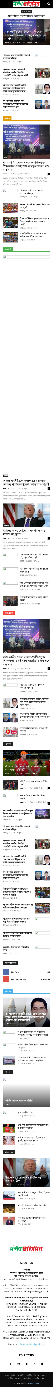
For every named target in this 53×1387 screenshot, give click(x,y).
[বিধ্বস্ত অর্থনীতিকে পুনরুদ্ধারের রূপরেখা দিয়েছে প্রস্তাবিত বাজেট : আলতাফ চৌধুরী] (10, 222)
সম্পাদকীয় (36, 1378)
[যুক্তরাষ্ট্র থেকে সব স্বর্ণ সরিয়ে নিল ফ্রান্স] (9, 1208)
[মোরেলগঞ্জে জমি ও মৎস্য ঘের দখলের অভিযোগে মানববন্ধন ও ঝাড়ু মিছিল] (9, 1060)
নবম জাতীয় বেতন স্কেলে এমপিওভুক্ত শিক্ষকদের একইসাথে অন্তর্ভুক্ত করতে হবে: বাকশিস (26, 35)
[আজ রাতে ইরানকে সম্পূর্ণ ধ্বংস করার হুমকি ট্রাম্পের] (9, 1221)
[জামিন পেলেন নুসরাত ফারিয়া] (26, 1092)
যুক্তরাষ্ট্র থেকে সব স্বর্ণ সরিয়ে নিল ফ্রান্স (32, 1205)
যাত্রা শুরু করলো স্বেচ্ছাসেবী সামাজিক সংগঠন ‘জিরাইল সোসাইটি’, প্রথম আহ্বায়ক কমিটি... (16, 72)
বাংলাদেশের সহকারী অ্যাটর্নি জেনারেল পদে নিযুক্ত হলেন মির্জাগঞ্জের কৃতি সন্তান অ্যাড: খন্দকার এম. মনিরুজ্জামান (25, 1017)
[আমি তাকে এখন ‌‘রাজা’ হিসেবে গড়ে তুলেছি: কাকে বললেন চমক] (9, 1140)
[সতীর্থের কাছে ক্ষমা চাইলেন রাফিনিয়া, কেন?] (10, 785)
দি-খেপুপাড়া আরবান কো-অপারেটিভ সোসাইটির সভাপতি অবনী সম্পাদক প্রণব (15, 104)
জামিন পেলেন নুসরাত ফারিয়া (19, 1100)
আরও (43, 1378)
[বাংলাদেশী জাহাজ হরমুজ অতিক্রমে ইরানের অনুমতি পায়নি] (9, 1195)
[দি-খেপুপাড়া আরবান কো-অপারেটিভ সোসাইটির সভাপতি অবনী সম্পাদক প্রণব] (42, 105)
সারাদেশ (43, 1375)
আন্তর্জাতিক (6, 525)
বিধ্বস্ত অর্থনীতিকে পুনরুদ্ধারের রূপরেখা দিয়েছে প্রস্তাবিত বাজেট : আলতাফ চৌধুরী (34, 221)
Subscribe (45, 979)
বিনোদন (36, 1375)
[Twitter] (34, 1364)
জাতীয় (5, 157)
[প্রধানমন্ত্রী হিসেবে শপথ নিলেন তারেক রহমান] (10, 601)
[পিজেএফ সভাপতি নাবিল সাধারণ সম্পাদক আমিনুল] (42, 59)
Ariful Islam (34, 1383)
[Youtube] (42, 1364)
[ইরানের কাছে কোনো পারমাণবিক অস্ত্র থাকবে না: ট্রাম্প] (26, 515)
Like (48, 972)
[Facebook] (11, 1364)
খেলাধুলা (17, 1378)
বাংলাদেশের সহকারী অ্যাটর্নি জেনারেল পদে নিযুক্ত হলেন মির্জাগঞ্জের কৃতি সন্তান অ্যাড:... (15, 88)
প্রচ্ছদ (7, 1375)
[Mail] (26, 1364)
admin (8, 43)
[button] (5, 4)
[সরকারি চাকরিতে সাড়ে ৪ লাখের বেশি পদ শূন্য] (10, 732)
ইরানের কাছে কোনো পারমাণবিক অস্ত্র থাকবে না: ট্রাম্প (24, 532)
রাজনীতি (29, 1375)
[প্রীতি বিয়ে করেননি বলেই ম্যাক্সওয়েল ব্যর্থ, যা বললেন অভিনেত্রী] (26, 763)
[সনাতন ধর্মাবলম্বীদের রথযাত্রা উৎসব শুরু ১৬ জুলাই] (10, 208)
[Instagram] (18, 1364)
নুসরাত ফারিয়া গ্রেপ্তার (26, 1112)
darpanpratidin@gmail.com (32, 1344)
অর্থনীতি (6, 476)
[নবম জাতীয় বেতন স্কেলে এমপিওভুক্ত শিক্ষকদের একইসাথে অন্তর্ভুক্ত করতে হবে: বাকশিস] (26, 142)
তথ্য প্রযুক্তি (27, 1378)
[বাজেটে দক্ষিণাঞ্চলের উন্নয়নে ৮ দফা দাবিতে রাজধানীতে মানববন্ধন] (10, 237)
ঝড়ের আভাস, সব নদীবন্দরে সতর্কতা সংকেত (29, 16)
